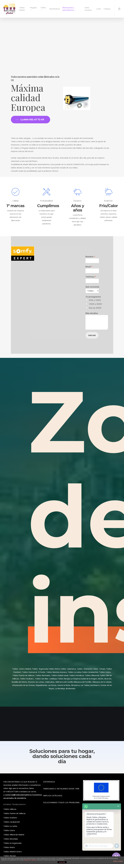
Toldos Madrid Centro (12, 851)
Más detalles (91, 313)
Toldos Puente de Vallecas (14, 813)
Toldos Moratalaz (10, 839)
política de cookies (30, 860)
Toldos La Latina (10, 826)
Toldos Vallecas (9, 809)
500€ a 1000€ (95, 300)
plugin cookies (118, 861)
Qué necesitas (92, 287)
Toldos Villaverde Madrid (13, 834)
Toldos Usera (9, 830)
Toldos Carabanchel (11, 822)
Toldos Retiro (9, 847)
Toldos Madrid (22, 8)
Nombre (90, 256)
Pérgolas (33, 7)
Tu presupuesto (93, 297)
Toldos (43, 7)
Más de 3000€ (95, 308)
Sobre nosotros (88, 8)
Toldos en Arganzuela (12, 843)
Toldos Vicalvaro (10, 817)
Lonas (98, 9)
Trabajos (106, 9)
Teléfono (90, 277)
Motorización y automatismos (68, 8)
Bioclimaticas (55, 9)
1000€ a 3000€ (95, 304)
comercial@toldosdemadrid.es (18, 795)
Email (88, 266)
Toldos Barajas (9, 856)
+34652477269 (11, 791)
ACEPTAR (62, 862)
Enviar (92, 335)
